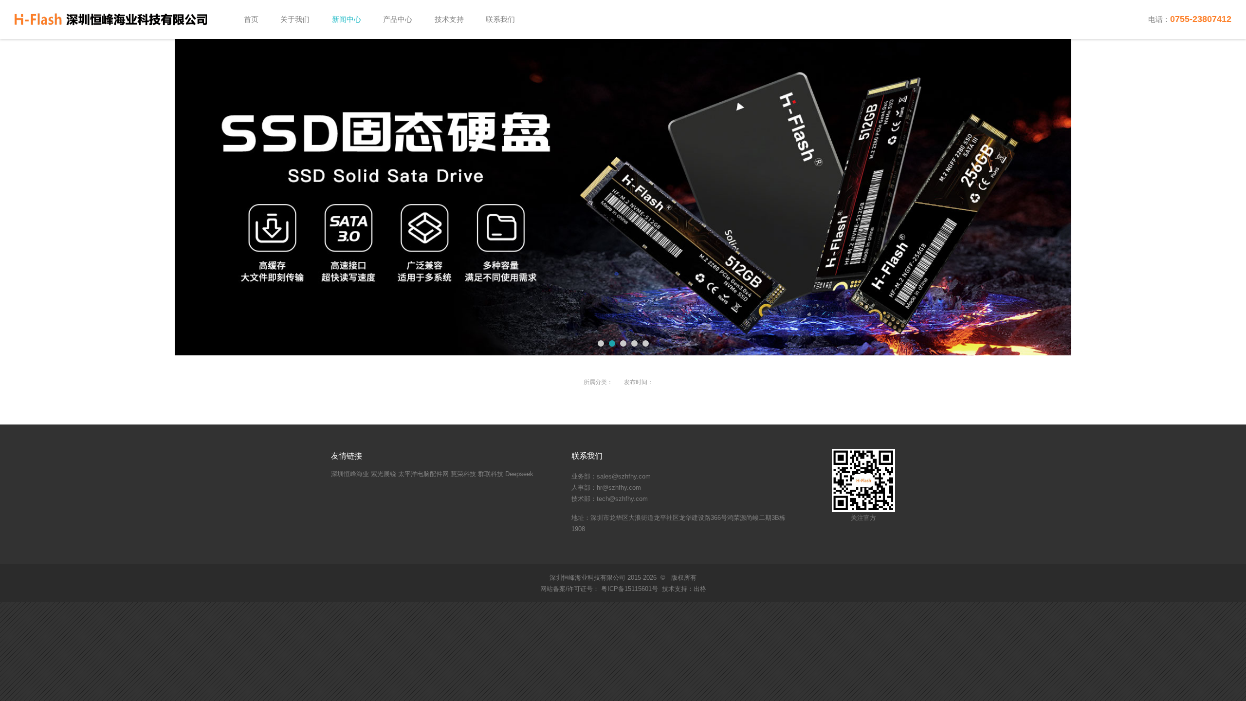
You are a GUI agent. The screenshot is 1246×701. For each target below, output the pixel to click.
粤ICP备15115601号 (628, 588)
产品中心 (397, 19)
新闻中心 (346, 19)
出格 (700, 588)
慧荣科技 (463, 474)
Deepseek (519, 474)
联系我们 (500, 19)
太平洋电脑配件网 (423, 474)
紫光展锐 (383, 474)
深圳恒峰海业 (350, 474)
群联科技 (490, 474)
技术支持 (449, 19)
